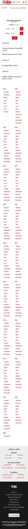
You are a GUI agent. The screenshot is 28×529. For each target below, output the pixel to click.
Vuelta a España (8, 457)
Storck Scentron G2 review (12, 54)
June (5, 106)
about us (14, 492)
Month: (7, 33)
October (18, 117)
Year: (7, 28)
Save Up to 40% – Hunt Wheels (18, 7)
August (6, 111)
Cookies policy (14, 502)
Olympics (20, 457)
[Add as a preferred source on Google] (14, 515)
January (6, 92)
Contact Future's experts (14, 494)
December (19, 123)
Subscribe (18, 2)
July (5, 109)
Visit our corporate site (19, 522)
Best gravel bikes (21, 464)
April (5, 100)
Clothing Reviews (20, 477)
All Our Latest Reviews (7, 474)
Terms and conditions (14, 497)
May (5, 103)
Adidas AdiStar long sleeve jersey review (12, 77)
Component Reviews (7, 477)
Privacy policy (14, 499)
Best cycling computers (20, 467)
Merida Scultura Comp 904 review (12, 49)
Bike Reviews (21, 474)
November (19, 120)
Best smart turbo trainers (7, 467)
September (19, 114)
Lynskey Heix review (9, 65)
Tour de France (8, 454)
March (6, 97)
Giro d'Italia (19, 454)
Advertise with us (14, 504)
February (6, 94)
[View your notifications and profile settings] (10, 2)
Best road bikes (7, 464)
